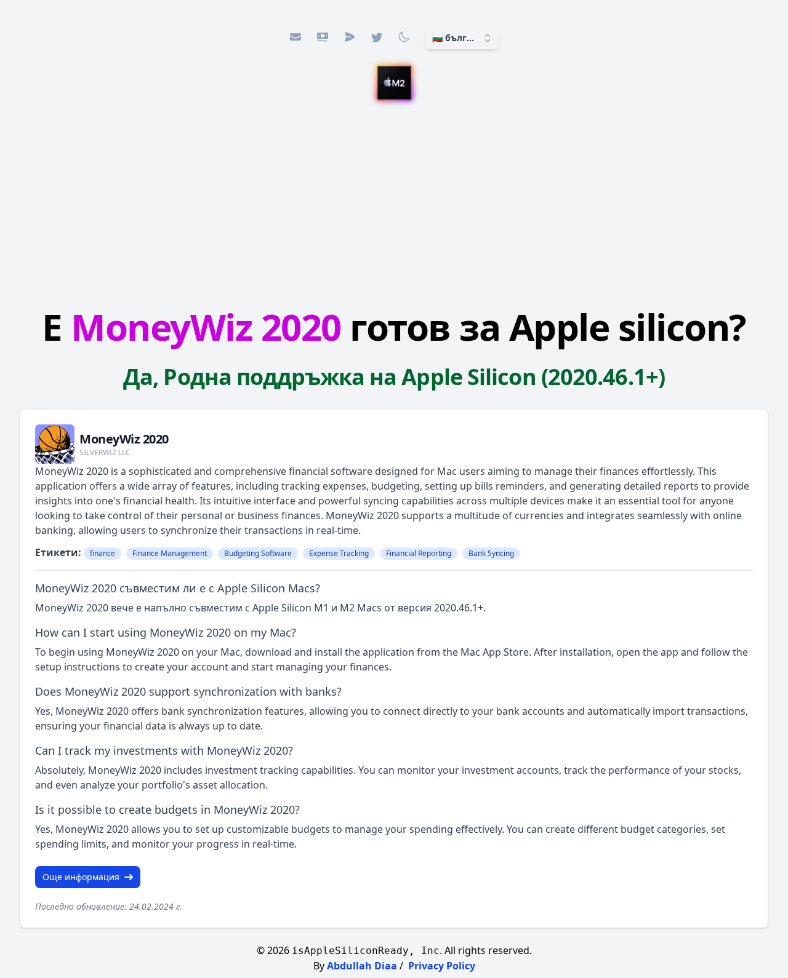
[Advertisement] (394, 201)
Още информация (80, 877)
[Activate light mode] (404, 37)
